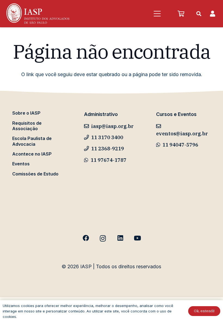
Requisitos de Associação (27, 125)
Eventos (21, 163)
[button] (157, 13)
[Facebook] (86, 238)
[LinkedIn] (120, 238)
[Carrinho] (180, 13)
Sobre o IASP (26, 113)
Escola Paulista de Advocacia (32, 141)
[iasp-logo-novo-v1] (37, 14)
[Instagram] (103, 238)
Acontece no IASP (32, 154)
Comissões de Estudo (35, 174)
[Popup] (212, 13)
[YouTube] (137, 238)
